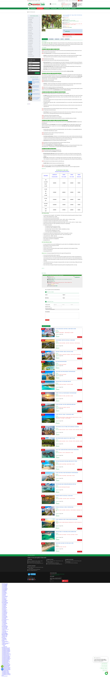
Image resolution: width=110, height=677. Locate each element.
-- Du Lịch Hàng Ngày (5, 633)
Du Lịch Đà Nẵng (30, 22)
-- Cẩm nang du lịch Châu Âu (6, 648)
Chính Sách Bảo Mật (74, 0)
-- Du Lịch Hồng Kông (5, 588)
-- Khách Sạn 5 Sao (4, 636)
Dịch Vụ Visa (73, 8)
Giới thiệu (67, 0)
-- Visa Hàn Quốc (4, 638)
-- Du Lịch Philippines (4, 584)
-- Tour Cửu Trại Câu (4, 625)
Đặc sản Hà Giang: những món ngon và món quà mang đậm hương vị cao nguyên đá (36, 98)
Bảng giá (44, 168)
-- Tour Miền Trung (4, 607)
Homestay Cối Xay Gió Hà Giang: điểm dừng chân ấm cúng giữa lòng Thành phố (35, 86)
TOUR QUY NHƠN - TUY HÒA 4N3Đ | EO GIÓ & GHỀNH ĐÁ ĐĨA (66, 531)
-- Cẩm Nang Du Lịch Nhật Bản (6, 651)
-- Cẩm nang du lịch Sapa (5, 660)
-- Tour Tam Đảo (4, 610)
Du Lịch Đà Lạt (30, 46)
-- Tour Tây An (4, 624)
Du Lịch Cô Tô (30, 32)
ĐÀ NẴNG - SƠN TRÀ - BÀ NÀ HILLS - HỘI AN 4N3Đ (64, 495)
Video (4, 645)
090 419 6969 (65, 4)
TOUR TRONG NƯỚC (40, 8)
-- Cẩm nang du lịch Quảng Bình (6, 669)
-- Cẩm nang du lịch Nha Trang (6, 664)
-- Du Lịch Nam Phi (4, 598)
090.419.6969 (104, 660)
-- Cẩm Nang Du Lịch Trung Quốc (6, 654)
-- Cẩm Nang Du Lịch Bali (5, 672)
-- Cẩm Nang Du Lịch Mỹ (5, 671)
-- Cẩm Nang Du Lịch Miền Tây (6, 650)
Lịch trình (44, 47)
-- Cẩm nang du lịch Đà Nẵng (6, 657)
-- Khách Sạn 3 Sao (4, 635)
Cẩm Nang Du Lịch (33, 10)
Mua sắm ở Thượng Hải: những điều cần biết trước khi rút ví (35, 80)
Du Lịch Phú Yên (30, 43)
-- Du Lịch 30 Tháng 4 (5, 627)
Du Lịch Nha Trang (30, 38)
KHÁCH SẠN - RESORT (67, 8)
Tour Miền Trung (30, 27)
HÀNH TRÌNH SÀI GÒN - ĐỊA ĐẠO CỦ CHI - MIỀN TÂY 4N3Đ (65, 438)
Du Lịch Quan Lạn (30, 51)
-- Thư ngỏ (3, 642)
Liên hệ (70, 0)
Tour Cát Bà (29, 24)
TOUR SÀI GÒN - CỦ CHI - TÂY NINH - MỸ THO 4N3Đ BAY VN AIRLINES (67, 426)
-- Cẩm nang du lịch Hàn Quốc (6, 647)
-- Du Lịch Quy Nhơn (4, 616)
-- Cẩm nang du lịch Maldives (6, 658)
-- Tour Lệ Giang (4, 621)
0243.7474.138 (65, 3)
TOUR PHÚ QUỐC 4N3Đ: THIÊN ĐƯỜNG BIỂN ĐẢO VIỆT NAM (66, 484)
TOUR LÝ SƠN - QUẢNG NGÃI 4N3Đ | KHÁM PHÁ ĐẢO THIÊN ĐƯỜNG (67, 449)
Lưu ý (43, 268)
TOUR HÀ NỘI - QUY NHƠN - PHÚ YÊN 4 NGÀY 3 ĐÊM (64, 543)
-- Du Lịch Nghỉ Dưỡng (5, 631)
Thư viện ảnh (5, 646)
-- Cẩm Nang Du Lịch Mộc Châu (6, 653)
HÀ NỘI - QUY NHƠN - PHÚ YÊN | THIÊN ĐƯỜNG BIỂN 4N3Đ (65, 404)
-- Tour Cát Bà (4, 605)
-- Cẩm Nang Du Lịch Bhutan (6, 673)
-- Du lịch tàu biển (4, 632)
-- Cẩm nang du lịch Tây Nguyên (6, 667)
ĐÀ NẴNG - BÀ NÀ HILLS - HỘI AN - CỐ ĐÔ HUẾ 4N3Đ (64, 507)
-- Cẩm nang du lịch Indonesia (6, 659)
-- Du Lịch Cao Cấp (4, 628)
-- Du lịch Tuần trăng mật (5, 629)
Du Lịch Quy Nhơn (30, 49)
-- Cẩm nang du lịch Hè (5, 662)
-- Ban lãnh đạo (4, 644)
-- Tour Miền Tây (4, 614)
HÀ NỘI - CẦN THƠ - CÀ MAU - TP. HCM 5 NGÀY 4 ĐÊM (65, 414)
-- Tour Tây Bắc (4, 618)
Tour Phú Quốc (30, 19)
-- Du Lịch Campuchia (5, 596)
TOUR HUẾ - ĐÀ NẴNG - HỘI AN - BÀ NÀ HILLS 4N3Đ (64, 351)
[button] (60, 22)
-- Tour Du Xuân (4, 630)
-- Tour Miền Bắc (4, 604)
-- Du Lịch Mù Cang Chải (5, 619)
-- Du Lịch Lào (4, 595)
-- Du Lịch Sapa (4, 606)
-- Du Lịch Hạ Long (4, 613)
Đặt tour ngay (72, 34)
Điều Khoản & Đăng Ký (31, 555)
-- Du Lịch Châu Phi (4, 593)
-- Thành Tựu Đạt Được (5, 643)
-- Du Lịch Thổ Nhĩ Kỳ (5, 600)
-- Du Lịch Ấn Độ (4, 592)
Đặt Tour (44, 273)
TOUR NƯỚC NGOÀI (33, 8)
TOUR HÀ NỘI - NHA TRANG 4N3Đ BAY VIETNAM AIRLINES (65, 371)
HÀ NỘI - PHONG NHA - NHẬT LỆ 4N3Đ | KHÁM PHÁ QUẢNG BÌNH (66, 519)
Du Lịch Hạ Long (30, 41)
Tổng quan (44, 41)
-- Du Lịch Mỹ (3, 591)
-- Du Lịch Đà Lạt (4, 615)
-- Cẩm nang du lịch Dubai (5, 655)
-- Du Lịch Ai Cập (4, 601)
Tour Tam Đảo (30, 35)
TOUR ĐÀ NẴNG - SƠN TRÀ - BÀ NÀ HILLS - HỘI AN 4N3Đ (65, 340)
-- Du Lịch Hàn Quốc (4, 585)
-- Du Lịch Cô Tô (4, 609)
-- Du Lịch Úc (3, 597)
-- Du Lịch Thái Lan (4, 587)
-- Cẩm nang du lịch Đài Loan (6, 661)
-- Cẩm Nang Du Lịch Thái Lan (6, 649)
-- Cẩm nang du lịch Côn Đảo (6, 668)
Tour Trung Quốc (47, 8)
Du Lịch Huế (30, 30)
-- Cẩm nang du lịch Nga (5, 670)
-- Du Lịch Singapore (4, 589)
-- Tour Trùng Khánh (4, 623)
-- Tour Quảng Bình (4, 612)
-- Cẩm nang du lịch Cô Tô (5, 663)
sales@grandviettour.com (61, 0)
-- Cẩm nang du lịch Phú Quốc (6, 665)
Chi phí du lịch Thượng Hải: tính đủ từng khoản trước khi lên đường (35, 82)
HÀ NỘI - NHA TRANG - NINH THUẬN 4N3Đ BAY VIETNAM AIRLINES (67, 472)
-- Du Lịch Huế (4, 608)
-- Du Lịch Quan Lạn (4, 617)
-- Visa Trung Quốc (4, 639)
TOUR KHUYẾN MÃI (60, 8)
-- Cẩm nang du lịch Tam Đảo (6, 656)
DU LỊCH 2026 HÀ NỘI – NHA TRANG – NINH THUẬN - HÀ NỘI (66, 328)
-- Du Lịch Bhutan (4, 599)
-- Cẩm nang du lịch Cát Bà (5, 666)
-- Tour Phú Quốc (4, 603)
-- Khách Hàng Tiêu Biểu (5, 641)
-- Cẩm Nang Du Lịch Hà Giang (6, 674)
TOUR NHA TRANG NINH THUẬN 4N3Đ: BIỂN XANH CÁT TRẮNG (66, 461)
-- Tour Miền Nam (4, 611)
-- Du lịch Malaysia (4, 590)
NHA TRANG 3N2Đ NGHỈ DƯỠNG (61, 361)
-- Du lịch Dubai (4, 594)
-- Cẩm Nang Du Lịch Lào (5, 652)
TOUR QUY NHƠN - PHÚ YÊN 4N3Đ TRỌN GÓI (63, 381)
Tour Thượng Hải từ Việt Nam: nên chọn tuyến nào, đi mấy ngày (35, 90)
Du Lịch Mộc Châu (30, 33)
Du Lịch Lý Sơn (30, 54)
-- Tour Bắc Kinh (4, 622)
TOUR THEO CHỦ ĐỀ (54, 8)
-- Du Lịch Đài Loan (4, 586)
